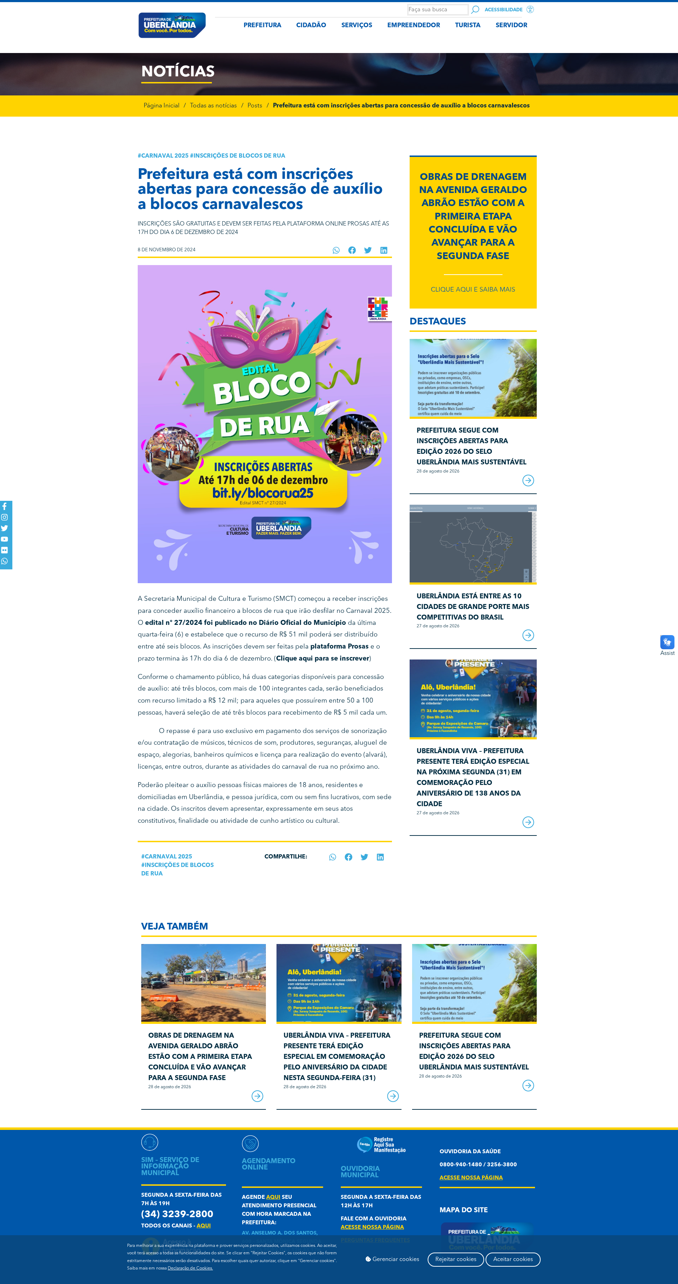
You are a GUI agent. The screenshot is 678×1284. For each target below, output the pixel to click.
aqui (204, 1226)
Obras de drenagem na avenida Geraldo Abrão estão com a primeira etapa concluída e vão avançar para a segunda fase (473, 217)
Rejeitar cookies (455, 1259)
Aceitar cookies (513, 1259)
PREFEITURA (262, 26)
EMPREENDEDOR (413, 26)
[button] (336, 250)
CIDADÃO (311, 26)
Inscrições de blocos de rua (239, 156)
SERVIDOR (511, 26)
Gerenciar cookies (395, 1259)
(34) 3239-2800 (177, 1215)
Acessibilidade (504, 10)
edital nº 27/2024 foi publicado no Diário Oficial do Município (245, 623)
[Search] (475, 10)
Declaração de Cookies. (190, 1268)
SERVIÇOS (356, 26)
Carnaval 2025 (165, 156)
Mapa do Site (464, 1210)
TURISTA (468, 26)
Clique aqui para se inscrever (322, 659)
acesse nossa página (372, 1227)
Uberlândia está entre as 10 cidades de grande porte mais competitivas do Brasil (473, 607)
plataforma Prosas (339, 647)
